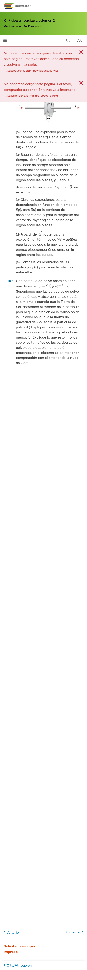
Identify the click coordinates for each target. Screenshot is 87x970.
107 (10, 281)
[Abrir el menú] (5, 40)
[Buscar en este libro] (68, 40)
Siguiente (72, 932)
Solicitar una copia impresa (19, 949)
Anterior (13, 932)
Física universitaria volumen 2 (31, 20)
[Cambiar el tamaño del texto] (79, 40)
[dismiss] (81, 52)
